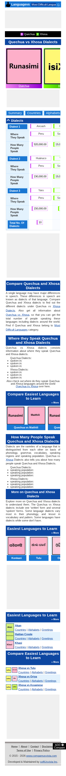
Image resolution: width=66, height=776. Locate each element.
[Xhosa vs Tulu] (11, 670)
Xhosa (9, 459)
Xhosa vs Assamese (30, 685)
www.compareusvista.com (41, 755)
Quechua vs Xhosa (17, 314)
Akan (18, 625)
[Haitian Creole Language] (10, 636)
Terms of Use (24, 750)
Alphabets (53, 113)
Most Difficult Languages (46, 4)
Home (14, 746)
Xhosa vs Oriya (27, 676)
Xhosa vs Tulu (27, 668)
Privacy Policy (42, 750)
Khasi (18, 642)
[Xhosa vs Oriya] (11, 679)
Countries (34, 113)
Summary (15, 113)
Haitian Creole (23, 634)
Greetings (47, 629)
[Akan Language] (10, 627)
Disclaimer (48, 746)
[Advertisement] (33, 19)
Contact (34, 746)
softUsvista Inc (48, 761)
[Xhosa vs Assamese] (11, 687)
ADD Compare (59, 746)
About (24, 746)
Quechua (24, 85)
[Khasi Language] (10, 645)
